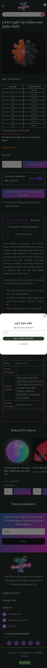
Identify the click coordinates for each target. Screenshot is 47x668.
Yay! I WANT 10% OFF (23, 338)
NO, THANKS (23, 344)
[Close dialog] (44, 315)
